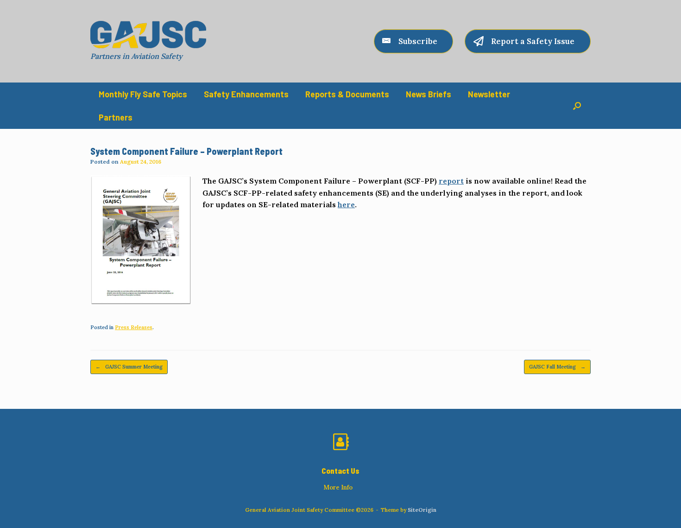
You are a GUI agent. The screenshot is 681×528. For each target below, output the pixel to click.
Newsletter (489, 94)
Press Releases (133, 327)
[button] (577, 106)
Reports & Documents (347, 94)
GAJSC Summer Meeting (129, 366)
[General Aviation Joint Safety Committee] (148, 34)
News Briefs (428, 94)
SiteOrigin (422, 509)
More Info (338, 487)
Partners (115, 117)
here (346, 204)
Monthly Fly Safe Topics (143, 94)
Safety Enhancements (246, 94)
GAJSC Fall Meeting (557, 366)
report (451, 180)
